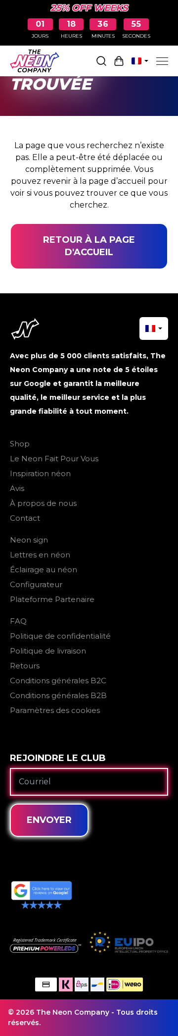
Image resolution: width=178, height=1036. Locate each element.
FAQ (18, 621)
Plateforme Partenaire (52, 599)
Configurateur (36, 584)
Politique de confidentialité (60, 636)
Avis (17, 488)
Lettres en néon (40, 554)
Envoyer (49, 820)
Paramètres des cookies (55, 710)
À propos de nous (43, 503)
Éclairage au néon (43, 569)
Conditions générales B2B (58, 695)
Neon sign (29, 540)
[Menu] (162, 61)
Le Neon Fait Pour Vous (54, 458)
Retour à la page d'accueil (89, 246)
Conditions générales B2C (58, 680)
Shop (20, 443)
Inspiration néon (40, 473)
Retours (25, 665)
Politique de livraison (48, 650)
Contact (25, 518)
